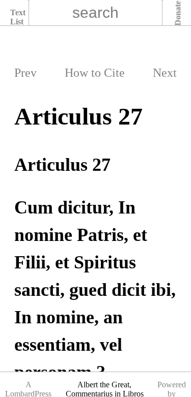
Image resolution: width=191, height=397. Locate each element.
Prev (25, 72)
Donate (178, 13)
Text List (17, 17)
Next (165, 72)
